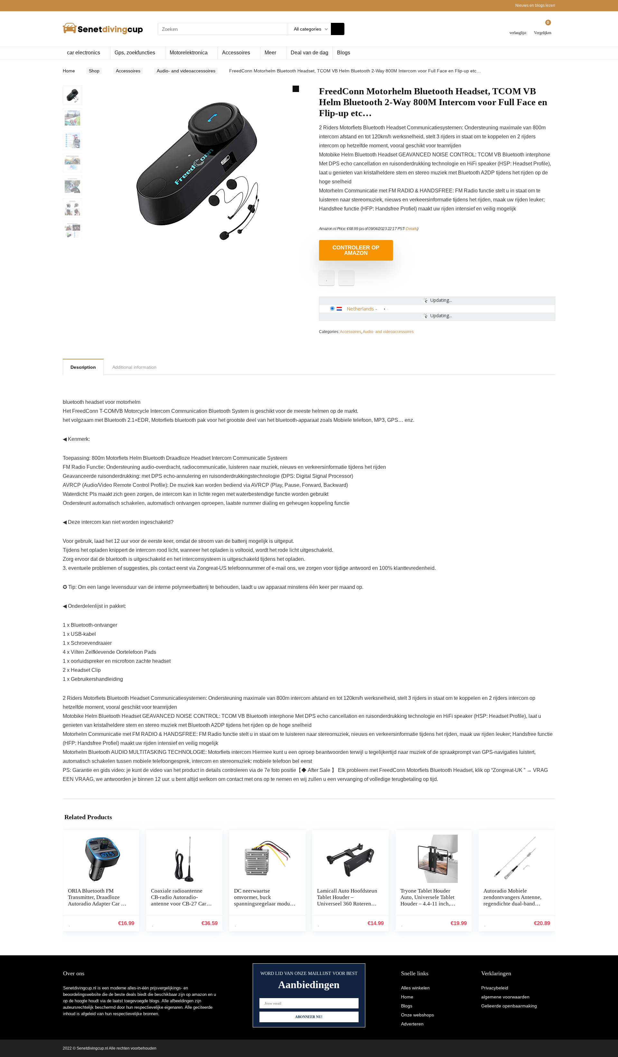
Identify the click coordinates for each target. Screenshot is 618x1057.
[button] (296, 89)
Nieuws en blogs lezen (535, 5)
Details (411, 229)
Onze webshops (417, 1014)
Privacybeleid (494, 987)
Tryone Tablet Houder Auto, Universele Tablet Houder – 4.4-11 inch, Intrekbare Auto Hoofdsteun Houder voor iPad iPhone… (428, 907)
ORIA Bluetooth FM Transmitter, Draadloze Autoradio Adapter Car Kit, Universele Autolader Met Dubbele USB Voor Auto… (98, 904)
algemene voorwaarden (505, 996)
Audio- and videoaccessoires (186, 70)
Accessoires (236, 52)
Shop (94, 70)
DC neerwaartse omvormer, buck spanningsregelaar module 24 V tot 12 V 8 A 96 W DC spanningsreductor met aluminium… (264, 907)
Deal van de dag (309, 52)
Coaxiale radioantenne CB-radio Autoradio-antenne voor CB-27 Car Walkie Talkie (178, 900)
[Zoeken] (337, 29)
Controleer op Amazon (355, 250)
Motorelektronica (189, 52)
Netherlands (360, 308)
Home (69, 70)
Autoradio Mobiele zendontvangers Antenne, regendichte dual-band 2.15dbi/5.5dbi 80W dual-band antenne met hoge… (512, 904)
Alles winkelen (415, 987)
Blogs (343, 52)
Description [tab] (83, 367)
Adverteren (412, 1023)
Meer (270, 52)
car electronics (83, 52)
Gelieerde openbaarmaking (509, 1005)
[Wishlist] (518, 26)
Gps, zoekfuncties (135, 52)
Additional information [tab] (134, 367)
